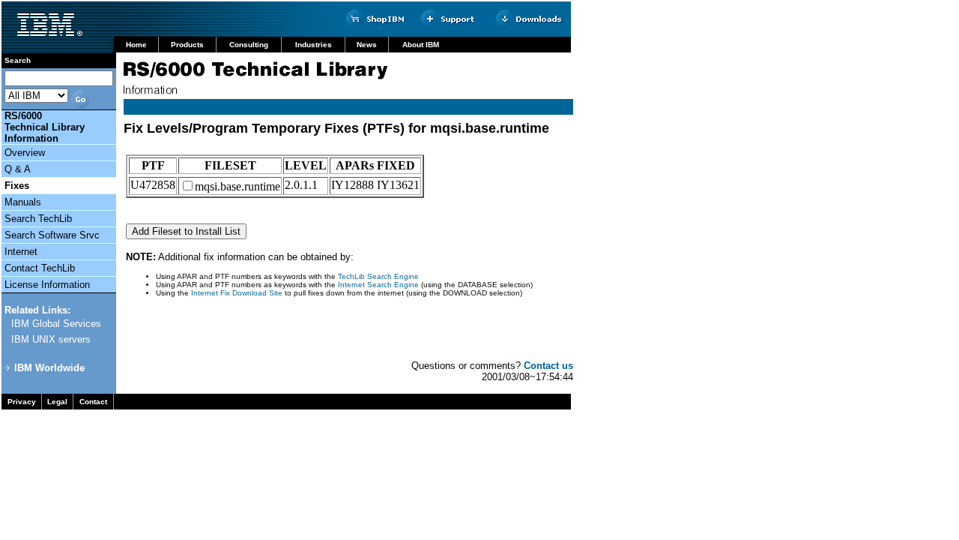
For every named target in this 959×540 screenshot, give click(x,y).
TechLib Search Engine (378, 276)
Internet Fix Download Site (238, 293)
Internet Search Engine (378, 284)
